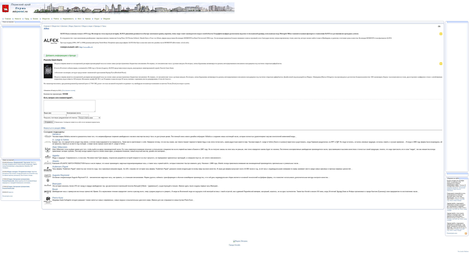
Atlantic (55, 161)
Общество (46, 19)
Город (27, 19)
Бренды (97, 26)
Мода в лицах (87, 26)
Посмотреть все (7, 196)
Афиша (88, 19)
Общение (106, 19)
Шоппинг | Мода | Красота (70, 26)
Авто (79, 19)
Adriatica (56, 134)
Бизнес (35, 19)
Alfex (46, 28)
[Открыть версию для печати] (439, 26)
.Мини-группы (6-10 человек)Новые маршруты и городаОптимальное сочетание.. (19, 180)
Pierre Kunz (57, 198)
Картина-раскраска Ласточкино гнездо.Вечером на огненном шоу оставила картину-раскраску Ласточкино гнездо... (20, 173)
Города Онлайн (234, 245)
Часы (104, 26)
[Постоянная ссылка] (68, 90)
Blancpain (56, 184)
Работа (56, 19)
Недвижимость (68, 19)
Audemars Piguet (60, 166)
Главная (8, 19)
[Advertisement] (20, 92)
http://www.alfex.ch (86, 47)
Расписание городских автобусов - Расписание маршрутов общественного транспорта (456, 188)
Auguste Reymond (60, 175)
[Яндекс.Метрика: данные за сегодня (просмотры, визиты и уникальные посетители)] (240, 241)
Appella (55, 155)
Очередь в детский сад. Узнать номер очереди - (455, 199)
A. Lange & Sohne (60, 140)
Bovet (55, 189)
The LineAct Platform (463, 251)
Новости (18, 19)
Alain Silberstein (59, 147)
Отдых (96, 19)
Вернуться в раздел (54, 128)
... (296, 136)
